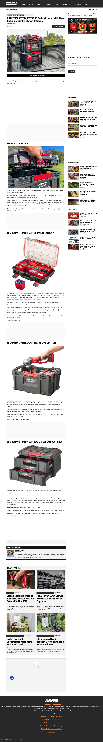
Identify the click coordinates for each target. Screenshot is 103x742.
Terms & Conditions (57, 704)
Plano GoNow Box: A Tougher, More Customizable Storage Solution (50, 642)
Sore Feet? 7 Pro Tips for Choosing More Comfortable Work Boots (87, 175)
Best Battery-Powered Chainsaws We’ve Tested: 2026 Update (88, 126)
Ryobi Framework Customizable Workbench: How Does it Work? (19, 642)
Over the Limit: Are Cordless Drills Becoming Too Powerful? (88, 230)
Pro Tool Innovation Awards (51, 723)
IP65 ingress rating (20, 304)
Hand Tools (40, 4)
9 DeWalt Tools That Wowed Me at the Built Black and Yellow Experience (88, 102)
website (62, 510)
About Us (87, 4)
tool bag (11, 542)
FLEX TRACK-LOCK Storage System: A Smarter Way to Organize (50, 598)
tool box (16, 542)
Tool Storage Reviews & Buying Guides (15, 15)
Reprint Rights (45, 719)
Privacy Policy (48, 704)
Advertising (51, 716)
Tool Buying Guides (56, 719)
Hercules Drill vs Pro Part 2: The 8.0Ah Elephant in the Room (88, 118)
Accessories (56, 4)
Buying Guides (78, 4)
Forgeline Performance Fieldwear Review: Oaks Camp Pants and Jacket (88, 184)
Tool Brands (58, 716)
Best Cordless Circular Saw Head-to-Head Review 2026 (87, 110)
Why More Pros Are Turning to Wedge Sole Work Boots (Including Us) (88, 193)
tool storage (22, 542)
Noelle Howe (10, 603)
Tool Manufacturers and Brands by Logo (51, 726)
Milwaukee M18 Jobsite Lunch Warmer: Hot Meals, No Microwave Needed (88, 222)
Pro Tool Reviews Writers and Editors (51, 729)
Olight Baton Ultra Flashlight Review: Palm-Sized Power (87, 200)
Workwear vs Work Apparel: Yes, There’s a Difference (88, 167)
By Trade (23, 4)
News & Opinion (10, 592)
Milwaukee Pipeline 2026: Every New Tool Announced (88, 214)
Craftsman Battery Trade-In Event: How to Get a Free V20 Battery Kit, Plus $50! (20, 598)
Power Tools (31, 4)
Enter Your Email (73, 63)
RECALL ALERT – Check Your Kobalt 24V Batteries (87, 238)
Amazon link (72, 15)
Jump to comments (59, 26)
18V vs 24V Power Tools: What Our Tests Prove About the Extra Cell (88, 134)
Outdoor (48, 4)
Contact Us (51, 732)
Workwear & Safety (67, 4)
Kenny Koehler (11, 23)
